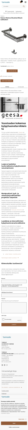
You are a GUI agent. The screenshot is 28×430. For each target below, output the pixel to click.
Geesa (20, 132)
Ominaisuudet (21, 86)
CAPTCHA (3, 315)
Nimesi (3, 278)
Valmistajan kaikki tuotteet (9, 257)
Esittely (7, 86)
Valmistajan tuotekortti (7, 76)
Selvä (14, 423)
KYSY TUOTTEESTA (7, 80)
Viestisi (3, 298)
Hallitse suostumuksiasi (14, 427)
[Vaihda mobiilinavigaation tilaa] (25, 2)
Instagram (4, 393)
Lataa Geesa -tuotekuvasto (13, 254)
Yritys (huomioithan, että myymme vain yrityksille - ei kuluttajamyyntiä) (11, 285)
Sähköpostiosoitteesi (7, 292)
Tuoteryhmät (10, 11)
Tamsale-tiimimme (17, 210)
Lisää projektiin (12, 70)
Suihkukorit (18, 11)
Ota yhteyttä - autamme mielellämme (11, 387)
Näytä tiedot (21, 419)
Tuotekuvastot (5, 390)
